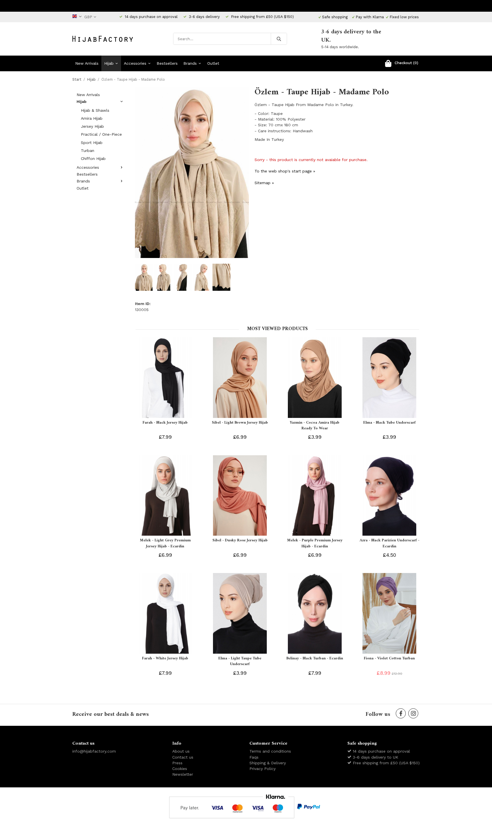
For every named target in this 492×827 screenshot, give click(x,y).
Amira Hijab (91, 118)
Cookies (179, 768)
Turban (87, 150)
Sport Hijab (91, 142)
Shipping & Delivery (267, 763)
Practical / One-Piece (101, 134)
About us (181, 751)
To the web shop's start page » (285, 171)
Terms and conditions (270, 751)
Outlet (213, 63)
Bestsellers (167, 63)
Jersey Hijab (92, 126)
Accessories (135, 63)
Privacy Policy (262, 768)
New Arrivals (87, 63)
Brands (190, 63)
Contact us (182, 757)
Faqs (254, 757)
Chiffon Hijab (93, 158)
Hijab (109, 63)
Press (177, 763)
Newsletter (182, 774)
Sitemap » (264, 182)
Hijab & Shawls (95, 110)
